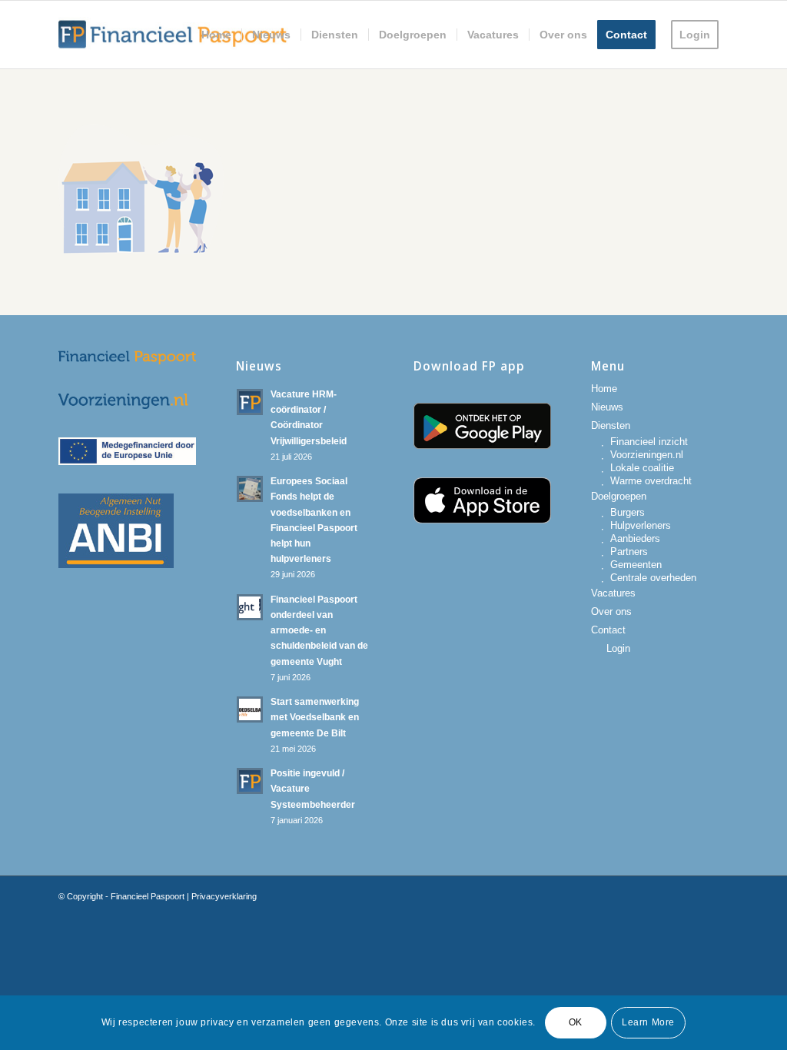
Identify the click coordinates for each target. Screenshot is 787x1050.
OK (576, 1022)
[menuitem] (216, 34)
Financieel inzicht (649, 441)
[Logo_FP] (173, 34)
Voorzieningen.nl (646, 454)
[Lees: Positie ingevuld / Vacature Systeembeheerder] (250, 781)
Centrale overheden (653, 577)
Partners (629, 551)
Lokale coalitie (642, 467)
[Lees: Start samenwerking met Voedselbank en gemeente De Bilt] (250, 709)
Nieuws (607, 407)
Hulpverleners (640, 525)
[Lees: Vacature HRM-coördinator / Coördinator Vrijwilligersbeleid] (250, 402)
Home (604, 388)
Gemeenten (636, 564)
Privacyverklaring (224, 896)
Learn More (648, 1022)
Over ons (611, 611)
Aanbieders (635, 538)
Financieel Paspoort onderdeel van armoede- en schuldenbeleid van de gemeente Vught (319, 630)
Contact (608, 630)
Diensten (610, 425)
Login (618, 648)
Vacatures (613, 593)
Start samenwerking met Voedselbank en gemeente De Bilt (315, 717)
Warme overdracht (651, 481)
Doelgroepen (618, 496)
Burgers (627, 512)
